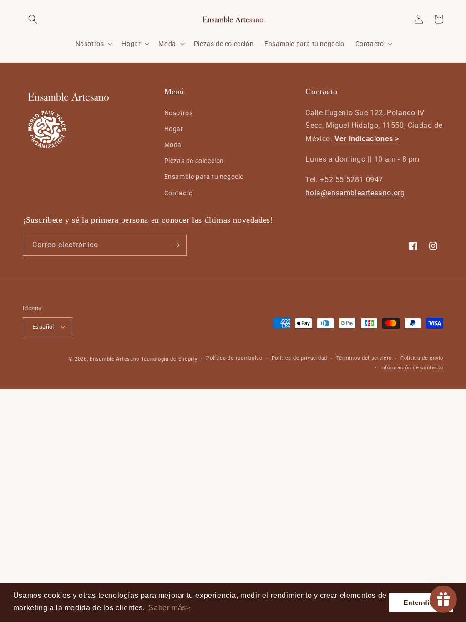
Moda (173, 144)
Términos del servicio (364, 358)
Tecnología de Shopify (169, 359)
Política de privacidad (299, 358)
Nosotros (178, 113)
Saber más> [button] (169, 608)
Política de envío (421, 358)
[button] (33, 19)
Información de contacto (411, 368)
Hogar (173, 129)
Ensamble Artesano (114, 359)
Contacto (178, 193)
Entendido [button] (421, 602)
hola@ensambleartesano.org (355, 193)
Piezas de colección (194, 160)
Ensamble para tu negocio (204, 176)
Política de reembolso (234, 358)
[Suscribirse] (176, 245)
